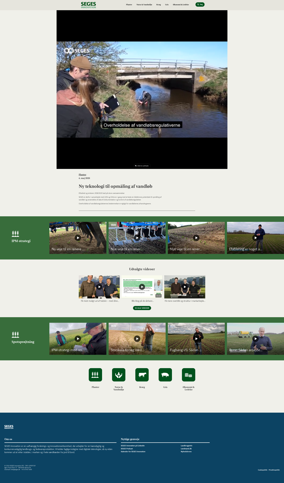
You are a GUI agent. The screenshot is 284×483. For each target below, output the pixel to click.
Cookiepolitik (262, 470)
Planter (129, 5)
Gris (167, 5)
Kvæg (158, 5)
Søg (201, 4)
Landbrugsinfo (186, 446)
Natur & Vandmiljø (144, 5)
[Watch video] (77, 238)
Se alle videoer (142, 308)
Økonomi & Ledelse (181, 5)
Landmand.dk (186, 449)
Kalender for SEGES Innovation (133, 451)
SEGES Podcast (127, 449)
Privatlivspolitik (274, 470)
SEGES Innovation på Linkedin (133, 446)
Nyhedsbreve (186, 451)
